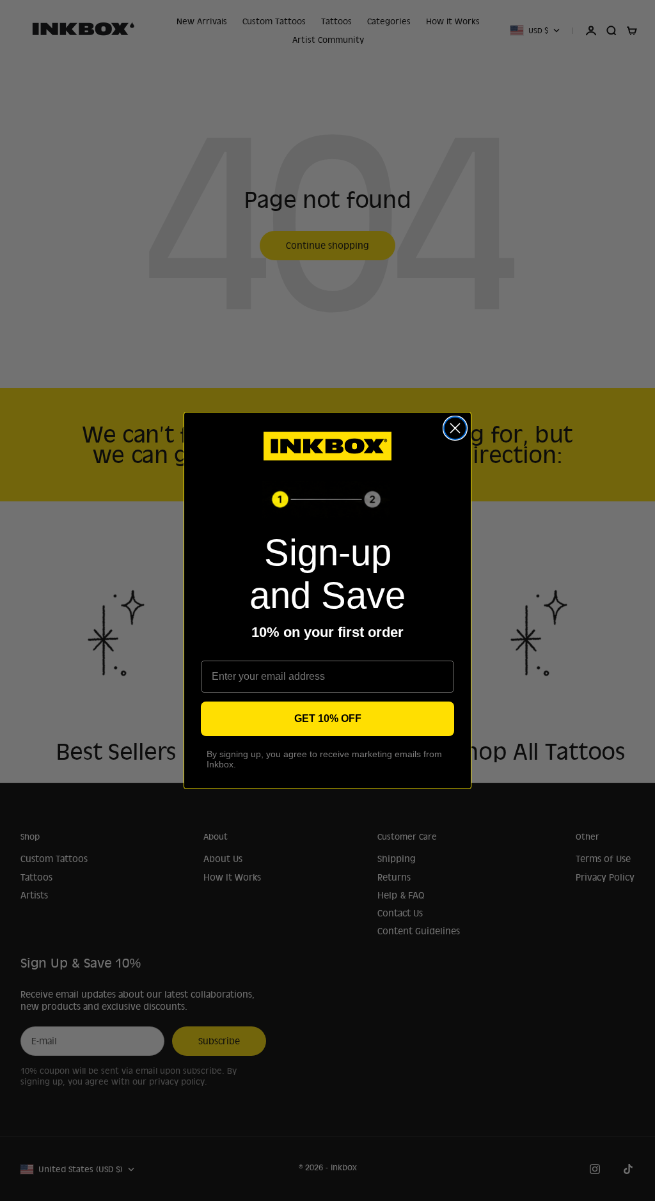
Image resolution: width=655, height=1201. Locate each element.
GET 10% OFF (327, 718)
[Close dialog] (455, 428)
